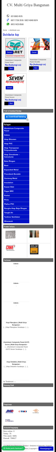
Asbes (7, 135)
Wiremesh (8, 221)
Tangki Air (8, 213)
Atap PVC (8, 144)
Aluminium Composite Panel (14, 129)
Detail (9, 52)
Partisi (7, 195)
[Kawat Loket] (10, 239)
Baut (6, 165)
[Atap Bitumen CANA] (10, 250)
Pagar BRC (9, 191)
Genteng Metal (10, 178)
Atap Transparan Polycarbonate (11, 149)
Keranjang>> (46, 448)
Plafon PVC (9, 204)
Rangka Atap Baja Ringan (15, 208)
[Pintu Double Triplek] (34, 237)
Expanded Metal (11, 170)
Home (5, 30)
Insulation (8, 183)
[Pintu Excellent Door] (34, 254)
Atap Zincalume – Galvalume (12, 155)
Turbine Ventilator (12, 217)
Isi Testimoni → (9, 381)
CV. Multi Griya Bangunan (28, 5)
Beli (11, 68)
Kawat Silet (9, 187)
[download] (16, 121)
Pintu (6, 200)
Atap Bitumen (10, 139)
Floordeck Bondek (12, 174)
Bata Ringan (9, 161)
